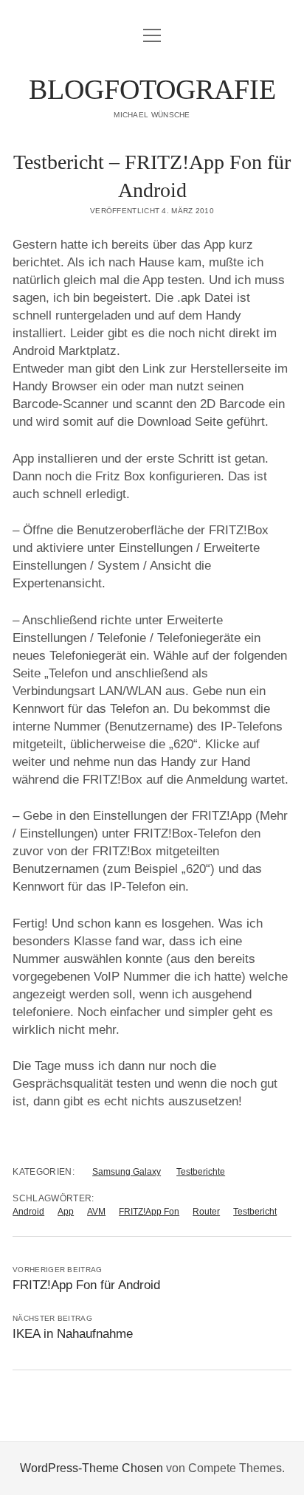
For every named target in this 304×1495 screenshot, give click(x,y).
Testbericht (255, 1211)
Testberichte (200, 1172)
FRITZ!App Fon (149, 1211)
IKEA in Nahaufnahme (73, 1334)
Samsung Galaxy (126, 1172)
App (66, 1211)
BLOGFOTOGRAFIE (152, 89)
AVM (96, 1211)
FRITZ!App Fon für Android (86, 1285)
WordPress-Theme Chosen (91, 1468)
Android (28, 1211)
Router (206, 1211)
